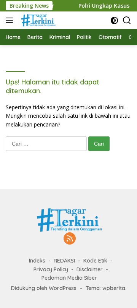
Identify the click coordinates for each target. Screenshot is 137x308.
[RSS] (70, 239)
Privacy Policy (50, 269)
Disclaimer (89, 269)
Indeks (37, 260)
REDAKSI (64, 260)
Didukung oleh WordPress (43, 288)
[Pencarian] (127, 20)
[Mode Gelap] (114, 20)
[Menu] (11, 20)
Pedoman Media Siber (69, 277)
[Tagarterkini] (37, 20)
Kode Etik (95, 260)
